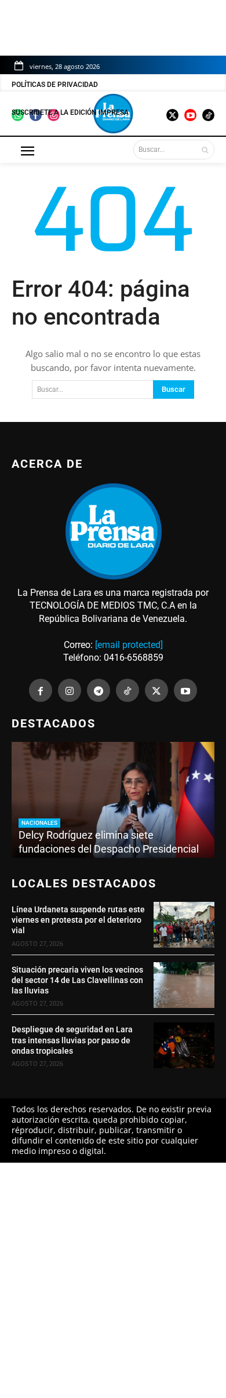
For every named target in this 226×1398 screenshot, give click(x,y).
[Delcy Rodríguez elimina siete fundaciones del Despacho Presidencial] (113, 800)
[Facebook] (40, 690)
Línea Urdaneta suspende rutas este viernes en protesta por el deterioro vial (78, 920)
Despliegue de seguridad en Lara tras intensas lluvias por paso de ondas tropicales (72, 1040)
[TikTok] (127, 690)
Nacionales (39, 823)
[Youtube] (185, 690)
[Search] (205, 149)
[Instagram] (69, 690)
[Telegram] (98, 690)
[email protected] (129, 644)
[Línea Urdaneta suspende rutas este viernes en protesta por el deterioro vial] (184, 925)
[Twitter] (156, 690)
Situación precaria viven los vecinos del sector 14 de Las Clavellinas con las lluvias (77, 980)
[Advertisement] (113, 1280)
